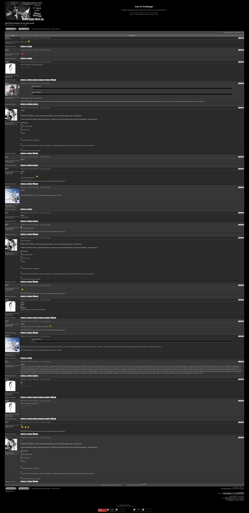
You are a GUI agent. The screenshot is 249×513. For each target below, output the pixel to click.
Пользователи (141, 12)
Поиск (135, 12)
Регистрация (154, 12)
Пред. (12, 25)
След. (25, 25)
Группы (148, 12)
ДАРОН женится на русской (19, 23)
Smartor (128, 505)
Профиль (132, 14)
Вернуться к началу (10, 46)
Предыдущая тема (228, 32)
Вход (157, 14)
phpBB (121, 506)
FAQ (132, 12)
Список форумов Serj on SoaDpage (41, 29)
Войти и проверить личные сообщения (145, 14)
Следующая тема (238, 32)
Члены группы (56, 29)
